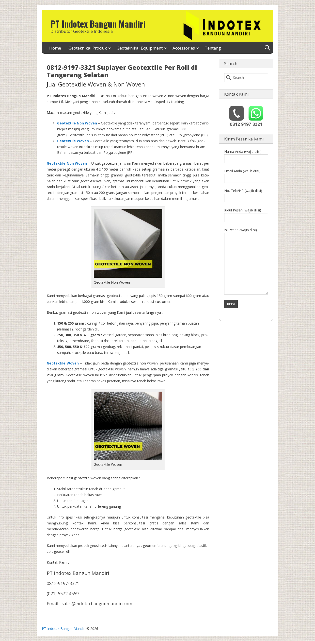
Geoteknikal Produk (87, 48)
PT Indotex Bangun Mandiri (97, 23)
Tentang (213, 48)
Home (55, 48)
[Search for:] (246, 77)
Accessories (184, 48)
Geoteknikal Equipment (140, 48)
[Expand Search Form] (267, 48)
